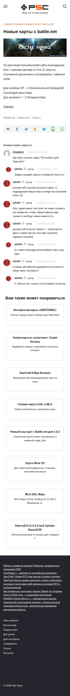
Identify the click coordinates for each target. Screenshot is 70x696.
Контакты (8, 653)
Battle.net (10, 117)
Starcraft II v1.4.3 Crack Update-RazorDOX (35, 527)
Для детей (9, 634)
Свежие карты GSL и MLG (35, 404)
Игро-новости (10, 620)
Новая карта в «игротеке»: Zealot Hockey (35, 339)
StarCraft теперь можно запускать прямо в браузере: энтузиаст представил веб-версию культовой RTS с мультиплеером (32, 584)
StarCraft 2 (24, 117)
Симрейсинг (10, 643)
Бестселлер (9, 625)
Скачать (8, 106)
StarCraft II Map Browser (35, 372)
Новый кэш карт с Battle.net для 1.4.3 (35, 431)
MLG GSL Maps (35, 494)
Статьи (7, 648)
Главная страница (13, 24)
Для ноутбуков (11, 639)
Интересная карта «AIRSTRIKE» (35, 310)
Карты (37, 117)
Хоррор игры (10, 629)
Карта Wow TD (35, 463)
